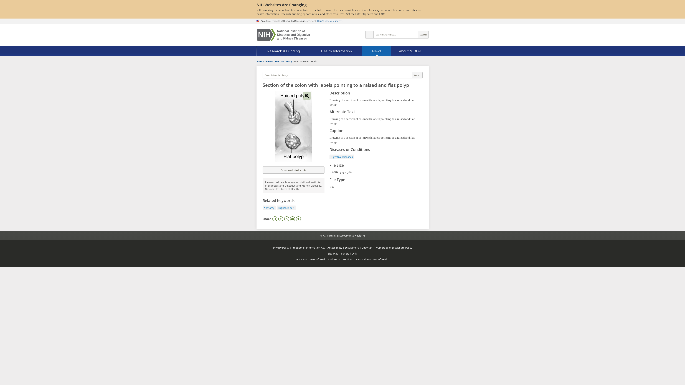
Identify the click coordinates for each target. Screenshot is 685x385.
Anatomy (269, 208)
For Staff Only (349, 253)
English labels (286, 208)
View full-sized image (307, 96)
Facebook (280, 218)
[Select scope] (369, 35)
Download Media (291, 170)
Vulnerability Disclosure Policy (394, 247)
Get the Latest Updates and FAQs (365, 14)
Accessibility (335, 247)
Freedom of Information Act (308, 247)
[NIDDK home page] (283, 35)
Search (423, 34)
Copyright (367, 247)
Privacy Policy (281, 247)
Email (292, 218)
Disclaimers (352, 247)
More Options (298, 218)
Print (274, 218)
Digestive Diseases (342, 157)
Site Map (333, 253)
